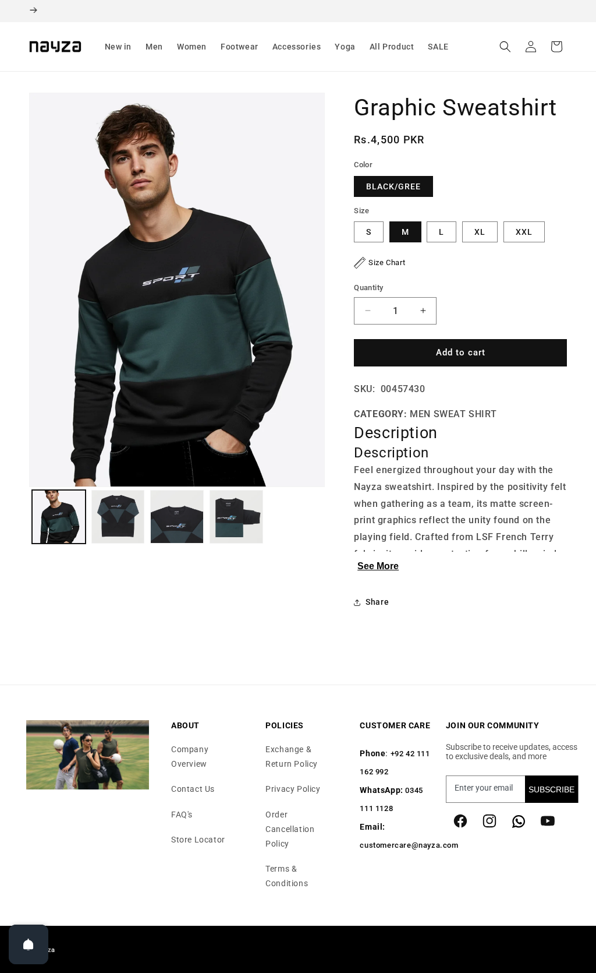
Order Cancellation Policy (289, 829)
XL (479, 232)
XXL (524, 232)
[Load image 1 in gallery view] (59, 517)
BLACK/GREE (393, 186)
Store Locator (198, 839)
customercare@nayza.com (409, 845)
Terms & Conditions (286, 876)
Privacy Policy (292, 789)
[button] (118, 46)
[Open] (28, 944)
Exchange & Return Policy (291, 756)
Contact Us (193, 789)
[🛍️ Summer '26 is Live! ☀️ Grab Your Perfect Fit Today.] (298, 11)
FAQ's (182, 814)
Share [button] (377, 602)
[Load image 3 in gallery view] (177, 517)
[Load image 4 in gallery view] (236, 517)
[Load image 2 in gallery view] (118, 517)
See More (378, 566)
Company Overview (189, 756)
